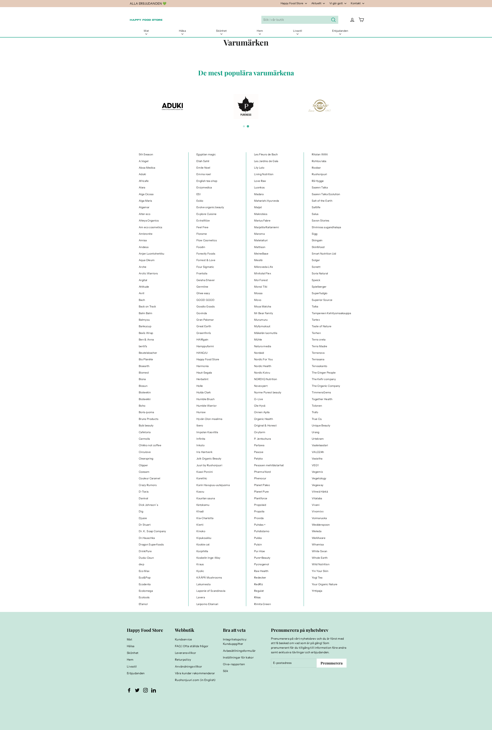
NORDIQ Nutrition (265, 379)
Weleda (316, 531)
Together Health (322, 399)
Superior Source (322, 300)
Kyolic (200, 571)
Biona (142, 379)
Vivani (315, 505)
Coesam (144, 472)
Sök (225, 671)
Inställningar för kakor (238, 657)
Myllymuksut (262, 326)
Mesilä (258, 260)
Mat (146, 30)
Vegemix (317, 472)
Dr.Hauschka (147, 538)
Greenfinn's (203, 333)
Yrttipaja (317, 591)
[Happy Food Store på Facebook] (129, 690)
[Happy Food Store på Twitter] (137, 690)
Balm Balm (145, 313)
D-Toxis (144, 491)
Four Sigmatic (205, 267)
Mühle (258, 339)
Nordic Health (262, 366)
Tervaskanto (319, 366)
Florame (201, 234)
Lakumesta (203, 584)
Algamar (144, 207)
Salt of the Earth (322, 200)
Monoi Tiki (260, 286)
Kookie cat (203, 544)
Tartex (316, 319)
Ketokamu (202, 505)
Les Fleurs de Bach (266, 154)
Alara (142, 187)
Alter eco (144, 214)
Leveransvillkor (185, 653)
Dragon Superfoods (151, 544)
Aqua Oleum (147, 260)
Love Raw (260, 181)
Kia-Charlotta (205, 518)
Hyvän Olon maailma (209, 419)
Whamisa (318, 544)
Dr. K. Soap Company (152, 531)
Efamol (143, 604)
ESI (198, 194)
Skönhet (221, 30)
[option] (246, 106)
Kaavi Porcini (204, 472)
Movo (257, 300)
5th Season (146, 154)
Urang (315, 432)
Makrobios (260, 214)
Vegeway (317, 485)
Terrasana (318, 359)
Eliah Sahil (202, 161)
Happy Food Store (292, 3)
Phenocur (260, 478)
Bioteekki (144, 399)
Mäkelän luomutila (265, 333)
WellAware (318, 538)
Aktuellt (316, 3)
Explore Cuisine (206, 214)
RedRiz (258, 584)
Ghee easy (203, 293)
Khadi (200, 511)
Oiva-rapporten (234, 664)
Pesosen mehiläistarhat (269, 465)
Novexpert (261, 386)
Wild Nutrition (320, 564)
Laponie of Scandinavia (210, 591)
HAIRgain (202, 339)
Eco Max (144, 571)
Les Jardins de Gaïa (266, 161)
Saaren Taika (320, 187)
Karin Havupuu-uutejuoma (213, 485)
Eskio (199, 200)
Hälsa (182, 30)
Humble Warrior (206, 405)
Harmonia (202, 366)
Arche (142, 267)
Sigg (314, 234)
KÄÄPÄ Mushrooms (209, 577)
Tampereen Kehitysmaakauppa (331, 313)
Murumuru (261, 319)
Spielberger (319, 286)
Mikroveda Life (263, 267)
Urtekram (318, 438)
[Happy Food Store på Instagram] (145, 690)
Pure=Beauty (262, 557)
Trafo (315, 412)
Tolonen (317, 405)
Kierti (199, 524)
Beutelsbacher (148, 353)
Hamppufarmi (205, 346)
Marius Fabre (262, 220)
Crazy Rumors (148, 485)
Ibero (199, 425)
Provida (258, 518)
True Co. (317, 419)
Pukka (258, 538)
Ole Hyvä (259, 405)
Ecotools (144, 597)
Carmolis (144, 438)
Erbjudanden (340, 30)
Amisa (143, 240)
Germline (202, 286)
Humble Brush (205, 399)
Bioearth (144, 366)
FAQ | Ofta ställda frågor (192, 646)
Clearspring (146, 458)
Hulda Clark (203, 392)
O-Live (258, 399)
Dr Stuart (144, 524)
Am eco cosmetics (150, 227)
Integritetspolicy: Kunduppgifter (235, 642)
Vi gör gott (336, 3)
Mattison (259, 247)
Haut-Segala (204, 372)
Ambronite (145, 234)
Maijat (258, 207)
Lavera (200, 597)
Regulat (259, 591)
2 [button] (248, 126)
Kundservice (183, 639)
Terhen (316, 333)
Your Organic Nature (324, 584)
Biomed (144, 372)
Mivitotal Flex (262, 273)
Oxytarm (259, 432)
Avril (141, 293)
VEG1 (315, 465)
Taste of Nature (321, 326)
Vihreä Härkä (320, 491)
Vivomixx (318, 511)
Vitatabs (317, 498)
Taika (315, 306)
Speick (316, 280)
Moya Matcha (262, 306)
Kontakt (356, 3)
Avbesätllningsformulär (239, 651)
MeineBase (261, 253)
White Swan (319, 551)
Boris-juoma (146, 412)
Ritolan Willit (320, 154)
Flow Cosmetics (206, 240)
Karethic (201, 478)
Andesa (143, 247)
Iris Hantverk (204, 452)
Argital (143, 280)
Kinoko (200, 531)
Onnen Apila (262, 412)
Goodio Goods (205, 306)
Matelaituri (261, 240)
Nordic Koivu (262, 372)
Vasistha (317, 458)
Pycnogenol (261, 564)
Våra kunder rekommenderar (195, 673)
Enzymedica (204, 187)
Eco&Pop (144, 577)
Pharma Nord (262, 472)
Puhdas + (260, 524)
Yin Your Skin (320, 571)
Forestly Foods (205, 253)
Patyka (258, 458)
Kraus (200, 564)
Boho (142, 405)
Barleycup (145, 326)
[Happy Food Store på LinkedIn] (153, 690)
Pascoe (258, 452)
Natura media (262, 346)
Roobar (316, 167)
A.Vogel (143, 161)
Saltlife (316, 207)
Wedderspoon (321, 524)
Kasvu (200, 491)
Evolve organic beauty (210, 207)
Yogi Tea (317, 577)
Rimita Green (262, 604)
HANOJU (202, 353)
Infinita (200, 438)
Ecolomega (146, 591)
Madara (258, 194)
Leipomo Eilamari (207, 604)
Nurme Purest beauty (267, 392)
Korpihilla (202, 551)
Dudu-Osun (146, 557)
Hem (260, 30)
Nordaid (259, 353)
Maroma (259, 234)
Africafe (144, 181)
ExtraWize (203, 220)
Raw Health (261, 571)
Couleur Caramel (149, 478)
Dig (141, 511)
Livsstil (297, 30)
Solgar (316, 260)
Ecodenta (145, 584)
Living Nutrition (263, 174)
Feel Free (202, 227)
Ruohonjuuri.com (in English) (195, 680)
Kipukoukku (203, 538)
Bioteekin (145, 392)
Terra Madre (319, 346)
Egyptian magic (206, 154)
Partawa (259, 445)
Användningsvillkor (188, 666)
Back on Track (147, 306)
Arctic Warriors (148, 273)
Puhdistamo (261, 531)
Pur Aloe (259, 551)
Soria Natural (320, 273)
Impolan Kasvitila (207, 432)
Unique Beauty (321, 425)
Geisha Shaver (205, 280)
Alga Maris (145, 200)
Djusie (143, 518)
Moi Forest (261, 280)
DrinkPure (145, 551)
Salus (315, 214)
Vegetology (319, 478)
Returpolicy (183, 659)
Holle (199, 386)
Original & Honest (265, 425)
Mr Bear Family (263, 313)
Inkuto (200, 445)
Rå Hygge (318, 181)
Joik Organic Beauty (208, 458)
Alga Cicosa (146, 194)
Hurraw (201, 412)
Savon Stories (320, 220)
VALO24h (318, 452)
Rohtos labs (319, 161)
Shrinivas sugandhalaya (326, 227)
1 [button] (244, 126)
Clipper (143, 465)
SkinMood (318, 247)
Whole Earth (320, 557)
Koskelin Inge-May (208, 557)
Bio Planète (146, 359)
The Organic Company (326, 386)
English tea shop (206, 181)
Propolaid (260, 505)
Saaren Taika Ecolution (326, 194)
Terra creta (319, 339)
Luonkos (259, 187)
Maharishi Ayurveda (266, 200)
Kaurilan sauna (205, 498)
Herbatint (202, 379)
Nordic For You (263, 359)
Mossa (258, 293)
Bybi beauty (146, 425)
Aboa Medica (147, 167)
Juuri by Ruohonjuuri (209, 465)
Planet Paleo (262, 485)
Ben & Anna (146, 339)
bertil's (143, 346)
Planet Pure (261, 491)
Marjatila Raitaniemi (266, 227)
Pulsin (258, 544)
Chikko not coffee (150, 445)
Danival (143, 498)
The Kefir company (324, 379)
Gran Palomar (205, 319)
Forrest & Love (205, 260)
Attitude (144, 286)
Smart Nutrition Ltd (324, 253)
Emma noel (203, 174)
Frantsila (201, 273)
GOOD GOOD (205, 300)
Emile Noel (203, 167)
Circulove (145, 452)
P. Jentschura (262, 438)
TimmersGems (321, 392)
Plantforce (260, 498)
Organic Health (263, 419)
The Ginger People (324, 372)
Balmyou (144, 319)
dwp (141, 564)
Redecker (260, 577)
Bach (142, 300)
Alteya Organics (149, 220)
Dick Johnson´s (148, 505)
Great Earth (203, 326)
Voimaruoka (319, 518)
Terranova (318, 353)
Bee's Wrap (146, 333)
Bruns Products (148, 419)
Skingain (317, 240)
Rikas (257, 597)
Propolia (259, 511)
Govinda (201, 313)
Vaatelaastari (320, 445)
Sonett (316, 267)
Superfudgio (319, 293)
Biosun (143, 386)
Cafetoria (144, 432)
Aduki (142, 174)
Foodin (200, 247)
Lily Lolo (259, 167)
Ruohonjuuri (319, 174)
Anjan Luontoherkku (151, 253)
